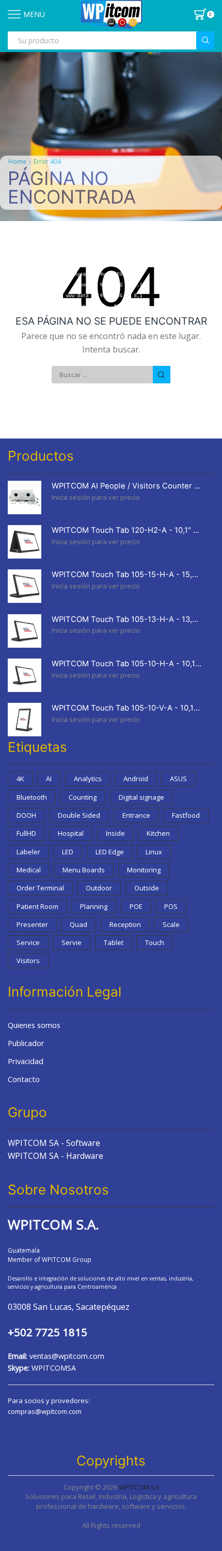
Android (135, 778)
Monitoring (144, 869)
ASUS (178, 778)
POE (136, 906)
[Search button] (205, 40)
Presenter (32, 924)
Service (28, 942)
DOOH (26, 815)
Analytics (88, 778)
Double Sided (79, 815)
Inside (115, 833)
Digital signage (141, 797)
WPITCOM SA (139, 1487)
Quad (78, 924)
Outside (146, 887)
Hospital (71, 833)
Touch (154, 942)
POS (171, 906)
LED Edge (110, 851)
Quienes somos (34, 1025)
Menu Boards (83, 869)
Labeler (28, 851)
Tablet (113, 942)
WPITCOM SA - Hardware (55, 1155)
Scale (171, 924)
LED (67, 851)
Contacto (24, 1079)
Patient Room (37, 906)
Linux (154, 851)
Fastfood (186, 815)
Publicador (26, 1043)
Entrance (136, 815)
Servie (71, 942)
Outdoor (99, 887)
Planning (93, 906)
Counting (83, 797)
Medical (29, 869)
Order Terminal (40, 887)
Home (17, 161)
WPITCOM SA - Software (54, 1143)
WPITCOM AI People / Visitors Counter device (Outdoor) (126, 486)
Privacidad (25, 1061)
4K (20, 778)
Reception (125, 924)
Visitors (28, 960)
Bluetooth (32, 797)
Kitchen (158, 833)
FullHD (26, 833)
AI (49, 778)
